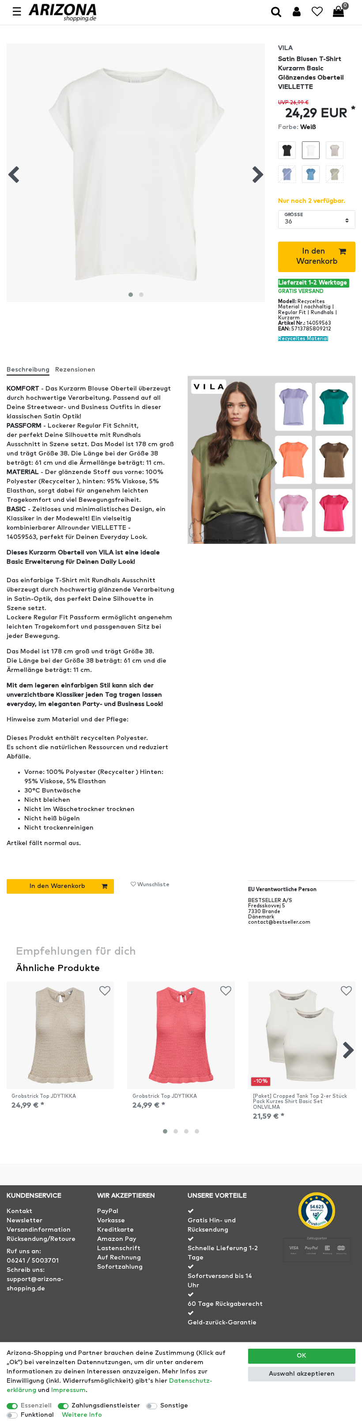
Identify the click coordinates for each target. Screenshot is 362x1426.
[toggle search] (277, 12)
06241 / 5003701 (33, 1261)
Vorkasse (111, 1220)
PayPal (107, 1211)
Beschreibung (28, 370)
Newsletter (24, 1220)
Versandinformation (39, 1230)
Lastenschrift (118, 1248)
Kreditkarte (115, 1230)
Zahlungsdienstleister (106, 1406)
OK (301, 1356)
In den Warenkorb (317, 256)
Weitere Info (82, 1415)
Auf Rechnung (119, 1258)
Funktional (37, 1415)
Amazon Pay (116, 1239)
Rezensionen (75, 370)
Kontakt (19, 1211)
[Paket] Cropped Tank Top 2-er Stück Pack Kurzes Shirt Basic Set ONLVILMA (300, 1102)
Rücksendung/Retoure (41, 1239)
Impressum (68, 1390)
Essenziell (36, 1406)
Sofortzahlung (120, 1267)
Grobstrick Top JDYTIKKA (43, 1096)
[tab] (31, 366)
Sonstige (174, 1406)
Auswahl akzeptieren (302, 1374)
